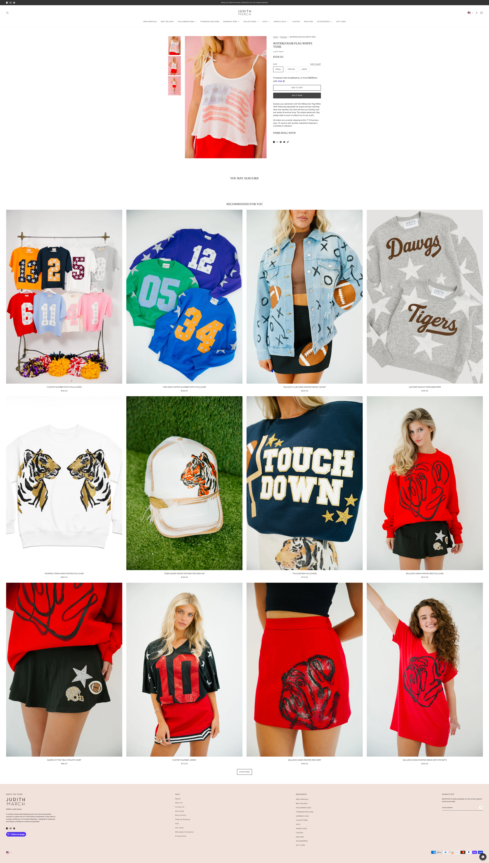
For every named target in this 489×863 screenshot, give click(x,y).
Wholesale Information (184, 832)
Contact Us (179, 807)
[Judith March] (244, 12)
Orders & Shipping (182, 819)
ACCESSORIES (302, 841)
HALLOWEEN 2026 (303, 808)
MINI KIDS (300, 837)
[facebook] (7, 2)
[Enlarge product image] (226, 97)
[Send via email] (284, 142)
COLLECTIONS (302, 820)
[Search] (7, 12)
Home (275, 37)
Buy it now (297, 95)
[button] (288, 142)
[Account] (476, 12)
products (283, 37)
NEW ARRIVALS (302, 799)
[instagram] (10, 2)
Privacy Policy (180, 836)
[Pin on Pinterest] (281, 142)
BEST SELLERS (302, 803)
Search (178, 799)
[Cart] (481, 12)
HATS (298, 824)
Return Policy (180, 815)
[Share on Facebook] (274, 142)
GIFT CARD (300, 845)
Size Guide (179, 811)
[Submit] (480, 807)
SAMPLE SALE (301, 828)
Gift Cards (179, 828)
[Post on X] (277, 142)
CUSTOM (299, 833)
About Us (179, 803)
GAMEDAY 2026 (302, 816)
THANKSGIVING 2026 (304, 812)
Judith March (278, 51)
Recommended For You (244, 204)
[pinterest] (14, 2)
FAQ (177, 823)
